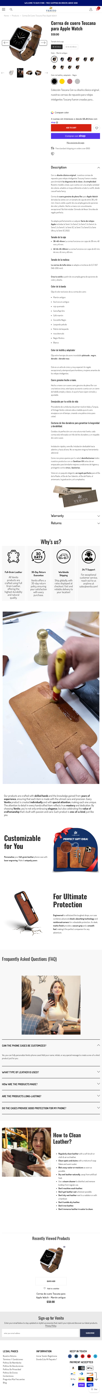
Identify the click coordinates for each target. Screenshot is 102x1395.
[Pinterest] (82, 1356)
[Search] (11, 9)
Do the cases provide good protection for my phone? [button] (34, 1108)
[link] (13, 573)
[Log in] (90, 9)
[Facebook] (70, 1356)
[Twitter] (95, 1356)
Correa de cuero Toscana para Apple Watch (51, 1295)
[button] (6, 43)
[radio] (57, 46)
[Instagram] (76, 1356)
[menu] (3, 9)
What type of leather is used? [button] (20, 1072)
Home (6, 15)
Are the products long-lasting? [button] (21, 1096)
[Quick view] (64, 1246)
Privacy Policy (50, 1325)
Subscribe (90, 1333)
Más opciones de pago (75, 142)
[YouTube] (89, 1356)
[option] (24, 42)
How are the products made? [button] (20, 1084)
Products (15, 15)
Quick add (51, 1281)
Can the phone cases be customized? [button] (24, 1045)
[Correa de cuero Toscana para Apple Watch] (51, 1260)
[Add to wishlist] (96, 128)
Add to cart (71, 128)
